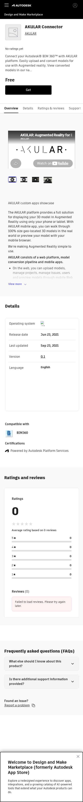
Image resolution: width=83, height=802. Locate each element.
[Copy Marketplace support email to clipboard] (33, 705)
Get (28, 90)
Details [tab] (28, 108)
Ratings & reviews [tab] (51, 108)
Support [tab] (75, 108)
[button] (41, 664)
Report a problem (17, 705)
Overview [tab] (11, 108)
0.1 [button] (43, 356)
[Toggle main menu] (6, 5)
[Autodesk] (22, 5)
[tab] (13, 185)
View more (15, 284)
